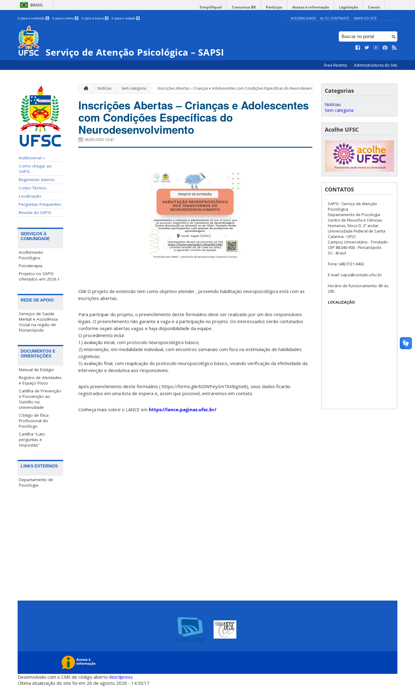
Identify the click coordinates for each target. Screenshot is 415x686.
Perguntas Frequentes (40, 204)
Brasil (36, 5)
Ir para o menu (64, 18)
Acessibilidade (303, 18)
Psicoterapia (30, 265)
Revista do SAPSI (35, 212)
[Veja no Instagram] (385, 47)
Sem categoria (134, 88)
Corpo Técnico (32, 188)
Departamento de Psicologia (36, 482)
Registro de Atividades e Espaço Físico (40, 380)
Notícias (104, 88)
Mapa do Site (365, 18)
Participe (274, 7)
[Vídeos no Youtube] (376, 47)
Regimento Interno (37, 179)
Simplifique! (211, 7)
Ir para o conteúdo (33, 18)
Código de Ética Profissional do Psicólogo (34, 420)
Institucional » (32, 157)
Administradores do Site (375, 65)
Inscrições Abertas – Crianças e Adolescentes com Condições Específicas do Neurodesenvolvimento (244, 88)
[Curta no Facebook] (357, 47)
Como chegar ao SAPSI (35, 168)
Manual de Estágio (36, 369)
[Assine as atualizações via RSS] (394, 47)
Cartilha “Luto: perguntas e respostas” (32, 439)
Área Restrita (336, 65)
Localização (30, 196)
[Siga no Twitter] (367, 47)
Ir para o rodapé (125, 18)
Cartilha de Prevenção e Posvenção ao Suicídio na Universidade (40, 399)
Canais (374, 7)
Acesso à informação (310, 7)
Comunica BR (244, 7)
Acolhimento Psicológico (31, 255)
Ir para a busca (94, 18)
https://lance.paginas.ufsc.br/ (182, 409)
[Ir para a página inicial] (84, 88)
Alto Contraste (334, 18)
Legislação (348, 7)
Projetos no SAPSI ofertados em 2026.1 (39, 276)
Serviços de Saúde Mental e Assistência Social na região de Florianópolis (38, 322)
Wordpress (121, 677)
